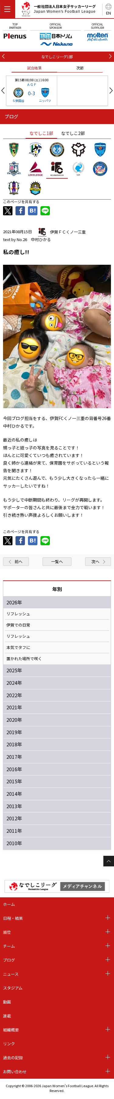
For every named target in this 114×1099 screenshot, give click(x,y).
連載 (7, 1016)
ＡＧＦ (32, 84)
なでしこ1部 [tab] (41, 133)
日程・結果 (13, 918)
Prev (3, 90)
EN (108, 13)
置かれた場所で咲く (24, 658)
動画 (7, 1002)
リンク (9, 1044)
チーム (9, 946)
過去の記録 (13, 1057)
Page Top (108, 861)
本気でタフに (18, 647)
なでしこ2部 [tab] (73, 133)
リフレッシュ (18, 613)
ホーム (9, 904)
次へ (95, 561)
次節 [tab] (80, 67)
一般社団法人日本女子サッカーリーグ (65, 9)
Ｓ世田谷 (18, 100)
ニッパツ (45, 100)
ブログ (9, 960)
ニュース (11, 974)
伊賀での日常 (18, 625)
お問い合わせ (15, 1071)
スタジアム (12, 988)
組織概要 (11, 1030)
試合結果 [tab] (34, 67)
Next (111, 90)
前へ (18, 561)
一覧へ (57, 561)
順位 (7, 932)
